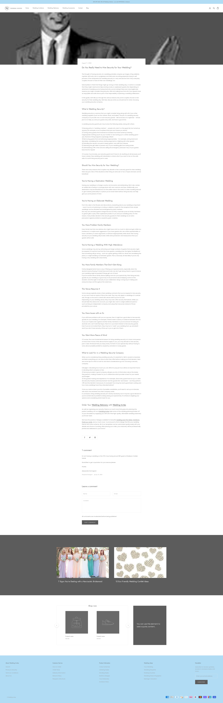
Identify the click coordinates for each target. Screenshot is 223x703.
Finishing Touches (149, 673)
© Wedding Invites (11, 697)
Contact (80, 8)
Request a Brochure (59, 679)
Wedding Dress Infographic (152, 676)
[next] (128, 625)
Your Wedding (148, 667)
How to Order (57, 667)
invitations (136, 420)
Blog (87, 8)
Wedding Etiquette (150, 670)
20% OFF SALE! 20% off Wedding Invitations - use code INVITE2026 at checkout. (111, 2)
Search (8, 667)
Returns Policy (57, 676)
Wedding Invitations (38, 8)
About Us (8, 676)
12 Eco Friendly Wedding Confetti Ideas (132, 581)
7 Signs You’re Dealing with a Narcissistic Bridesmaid (80, 581)
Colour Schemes (104, 667)
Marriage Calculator (150, 679)
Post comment (90, 522)
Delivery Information (59, 673)
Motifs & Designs (104, 676)
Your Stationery (104, 679)
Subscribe (201, 682)
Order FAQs (56, 670)
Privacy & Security (11, 670)
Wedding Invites (119, 404)
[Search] (214, 8)
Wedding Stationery (53, 8)
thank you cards (87, 422)
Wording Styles (104, 673)
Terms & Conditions (12, 673)
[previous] (57, 625)
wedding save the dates (124, 420)
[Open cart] (218, 8)
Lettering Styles (104, 670)
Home (27, 8)
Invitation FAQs (104, 682)
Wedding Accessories (68, 8)
